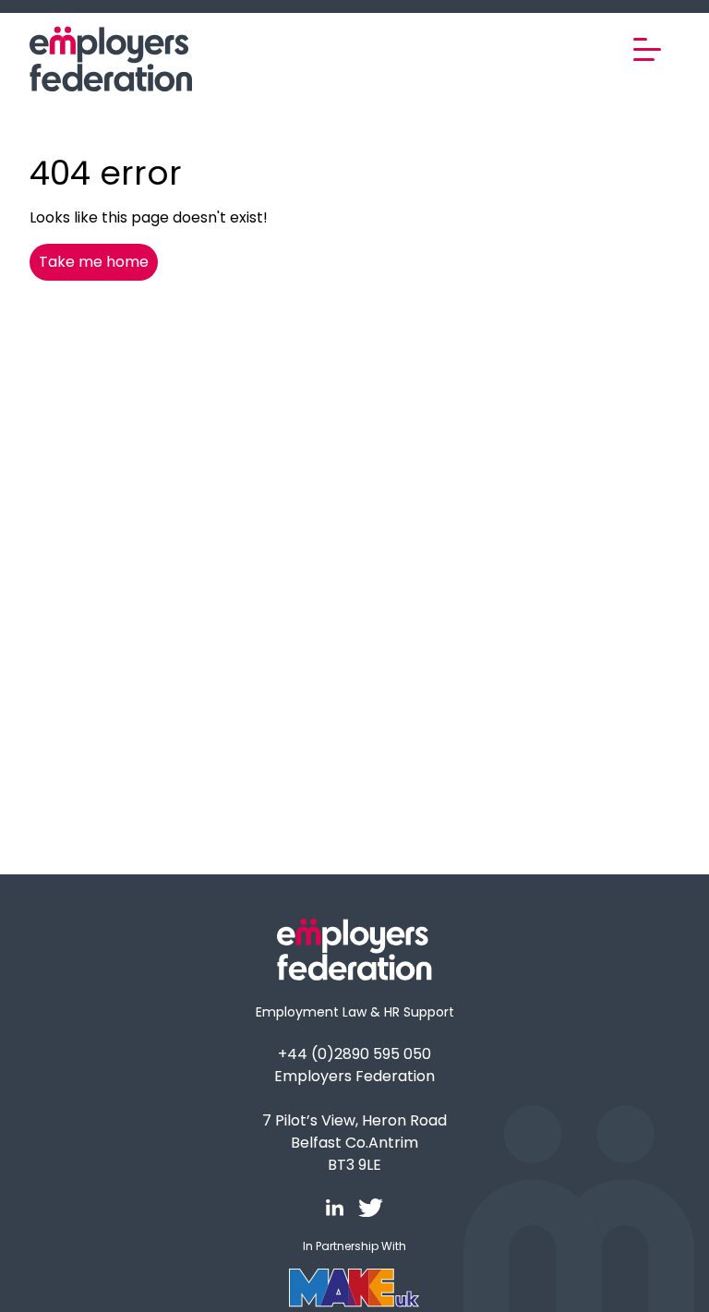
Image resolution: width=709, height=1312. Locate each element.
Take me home (94, 261)
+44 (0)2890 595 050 (354, 1054)
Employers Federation (354, 1076)
